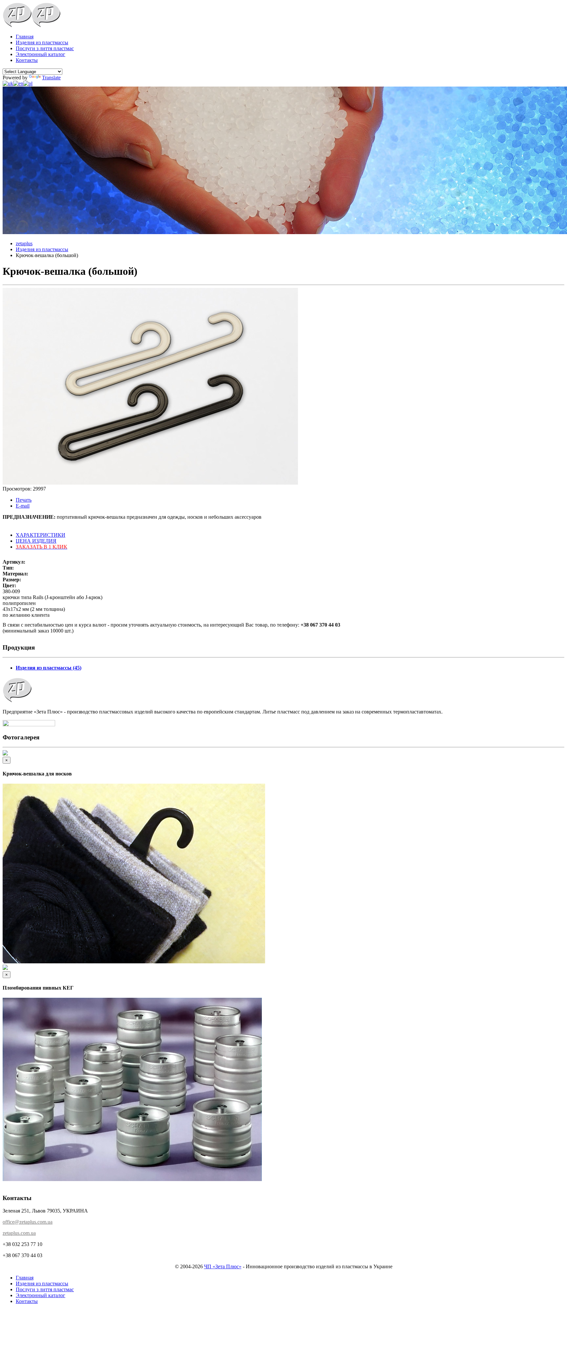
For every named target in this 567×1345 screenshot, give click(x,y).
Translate (51, 77)
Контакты (27, 60)
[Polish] (27, 83)
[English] (18, 83)
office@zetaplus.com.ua (27, 1222)
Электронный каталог (40, 54)
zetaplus (24, 243)
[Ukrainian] (8, 83)
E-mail (23, 506)
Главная (24, 36)
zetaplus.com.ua (19, 1233)
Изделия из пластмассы (42, 42)
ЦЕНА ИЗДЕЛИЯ (36, 541)
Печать (24, 500)
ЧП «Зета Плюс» (223, 1266)
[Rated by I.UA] (29, 724)
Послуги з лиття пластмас (45, 48)
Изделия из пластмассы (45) (48, 668)
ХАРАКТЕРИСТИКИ (40, 535)
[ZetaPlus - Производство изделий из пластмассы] (17, 25)
